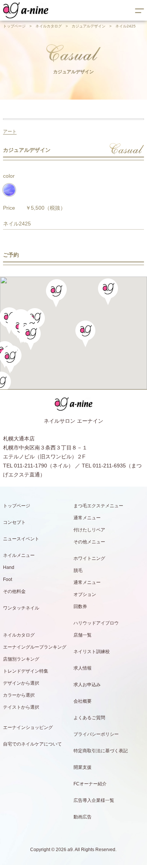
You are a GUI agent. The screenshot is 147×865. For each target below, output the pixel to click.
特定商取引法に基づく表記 (101, 750)
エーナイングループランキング (34, 647)
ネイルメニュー (19, 555)
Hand (8, 567)
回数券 (80, 606)
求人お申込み (87, 684)
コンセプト (14, 522)
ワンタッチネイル (21, 608)
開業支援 (83, 767)
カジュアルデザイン (89, 26)
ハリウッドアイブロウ (96, 623)
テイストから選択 (21, 707)
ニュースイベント (21, 538)
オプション (85, 594)
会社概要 (83, 701)
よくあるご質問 (89, 717)
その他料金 (14, 591)
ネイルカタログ (48, 26)
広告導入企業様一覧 (94, 800)
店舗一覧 (83, 635)
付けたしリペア (89, 529)
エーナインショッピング (28, 727)
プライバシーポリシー (96, 734)
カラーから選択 (19, 695)
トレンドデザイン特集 (25, 671)
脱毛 (78, 570)
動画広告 (83, 817)
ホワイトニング (89, 558)
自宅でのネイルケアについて (32, 744)
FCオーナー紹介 (90, 783)
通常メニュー (87, 517)
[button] (31, 337)
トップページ (14, 26)
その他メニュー (89, 541)
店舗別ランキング (21, 659)
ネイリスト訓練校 (92, 651)
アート (10, 131)
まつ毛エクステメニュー (98, 505)
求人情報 (83, 668)
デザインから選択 (21, 683)
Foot (7, 579)
